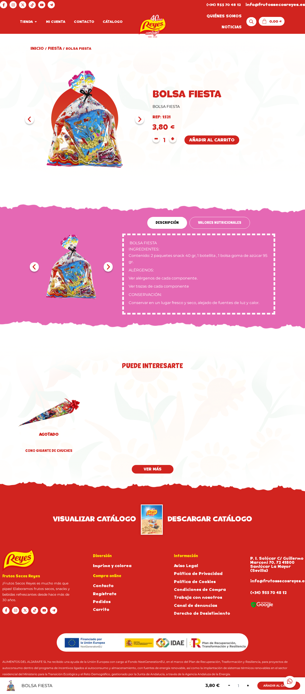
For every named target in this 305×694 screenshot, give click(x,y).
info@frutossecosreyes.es (275, 4)
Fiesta (55, 48)
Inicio (37, 48)
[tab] (167, 223)
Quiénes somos (224, 16)
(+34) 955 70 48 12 (223, 4)
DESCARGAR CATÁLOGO (210, 519)
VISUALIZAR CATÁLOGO (94, 519)
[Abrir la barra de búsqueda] (251, 22)
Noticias (232, 27)
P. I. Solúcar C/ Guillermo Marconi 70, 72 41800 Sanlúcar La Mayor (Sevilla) (277, 564)
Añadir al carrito (211, 140)
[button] (29, 119)
